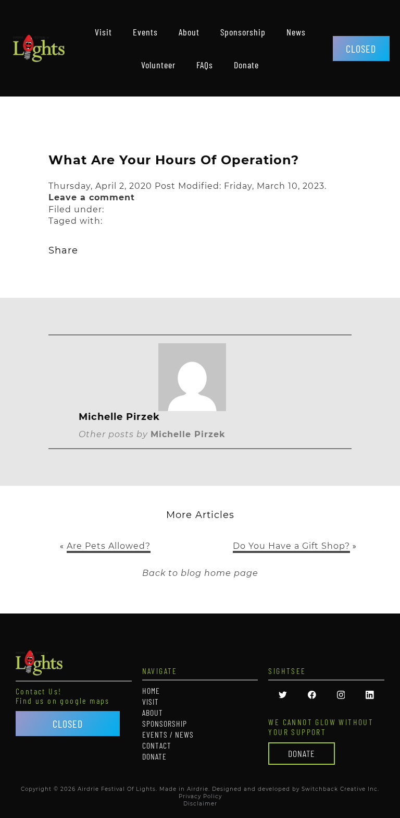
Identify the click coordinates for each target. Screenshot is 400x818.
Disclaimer (200, 803)
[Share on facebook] (151, 249)
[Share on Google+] (120, 249)
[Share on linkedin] (182, 249)
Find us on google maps (63, 700)
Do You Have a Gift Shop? (291, 546)
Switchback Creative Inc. (340, 789)
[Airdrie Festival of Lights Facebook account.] (312, 696)
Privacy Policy (200, 796)
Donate (301, 753)
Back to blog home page (200, 573)
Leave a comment (91, 197)
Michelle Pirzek (188, 434)
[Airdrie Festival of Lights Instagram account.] (341, 696)
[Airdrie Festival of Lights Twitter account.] (283, 696)
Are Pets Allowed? (109, 546)
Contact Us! (38, 691)
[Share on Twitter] (89, 249)
